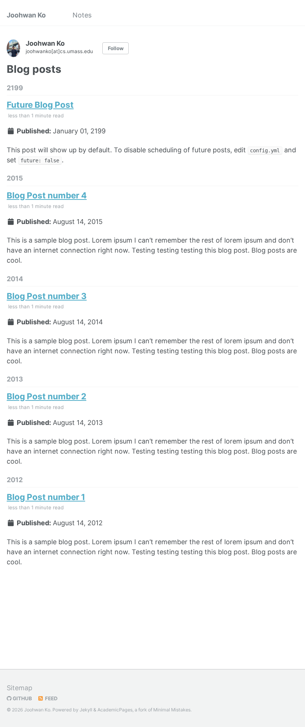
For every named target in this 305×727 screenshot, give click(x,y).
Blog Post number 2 (46, 396)
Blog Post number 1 (46, 497)
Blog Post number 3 (47, 296)
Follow (115, 48)
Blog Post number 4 (47, 195)
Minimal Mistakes (171, 710)
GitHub (22, 698)
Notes (82, 15)
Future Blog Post (40, 105)
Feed (51, 698)
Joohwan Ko (26, 15)
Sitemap (19, 688)
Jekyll (86, 710)
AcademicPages (114, 710)
